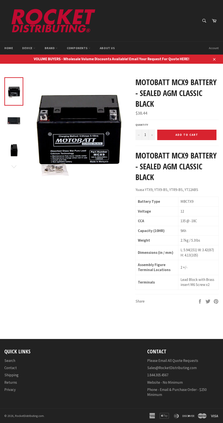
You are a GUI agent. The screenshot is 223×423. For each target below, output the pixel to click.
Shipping (11, 375)
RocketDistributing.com (29, 416)
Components (77, 48)
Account (214, 48)
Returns (10, 382)
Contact (10, 367)
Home (8, 48)
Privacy (10, 389)
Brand (50, 48)
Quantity (141, 124)
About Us (107, 48)
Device (27, 48)
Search (9, 360)
